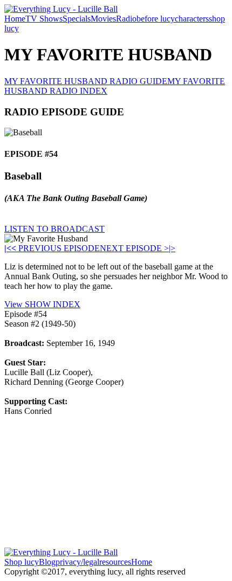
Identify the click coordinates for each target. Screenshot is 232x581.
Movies (103, 18)
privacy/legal (77, 561)
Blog (47, 561)
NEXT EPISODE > (134, 248)
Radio (126, 18)
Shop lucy (21, 561)
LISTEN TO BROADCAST (54, 228)
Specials (77, 18)
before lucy (156, 18)
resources (115, 561)
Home (14, 18)
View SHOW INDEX (42, 304)
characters (192, 18)
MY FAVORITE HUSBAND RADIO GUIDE (85, 81)
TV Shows (44, 18)
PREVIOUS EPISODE (55, 248)
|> (172, 248)
